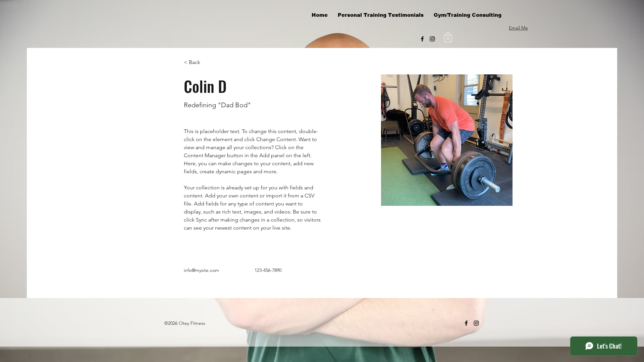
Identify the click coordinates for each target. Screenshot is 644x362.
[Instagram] (432, 39)
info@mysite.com (201, 270)
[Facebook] (422, 39)
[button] (448, 37)
